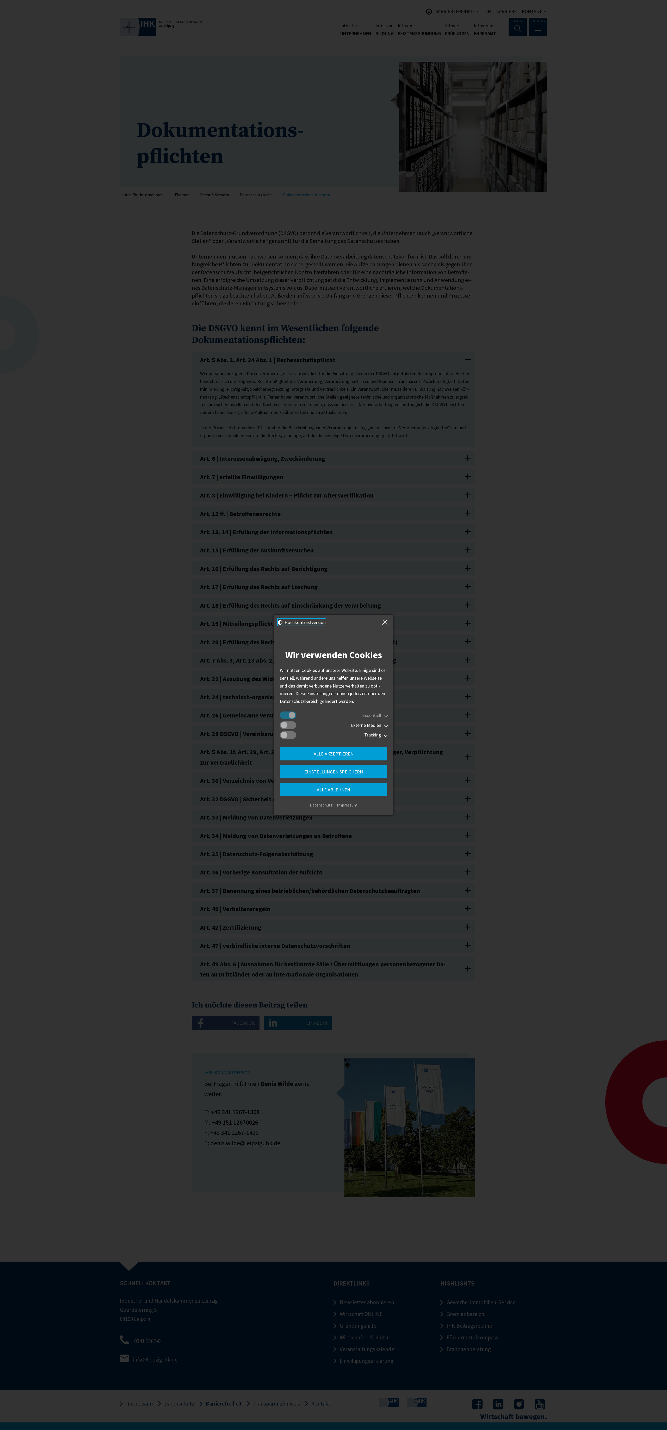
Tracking (372, 735)
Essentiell (371, 715)
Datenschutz (321, 805)
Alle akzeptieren (334, 754)
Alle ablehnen (333, 790)
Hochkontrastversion (304, 622)
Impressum (347, 805)
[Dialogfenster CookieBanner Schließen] (385, 622)
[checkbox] (288, 715)
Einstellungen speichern (333, 772)
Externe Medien (366, 725)
